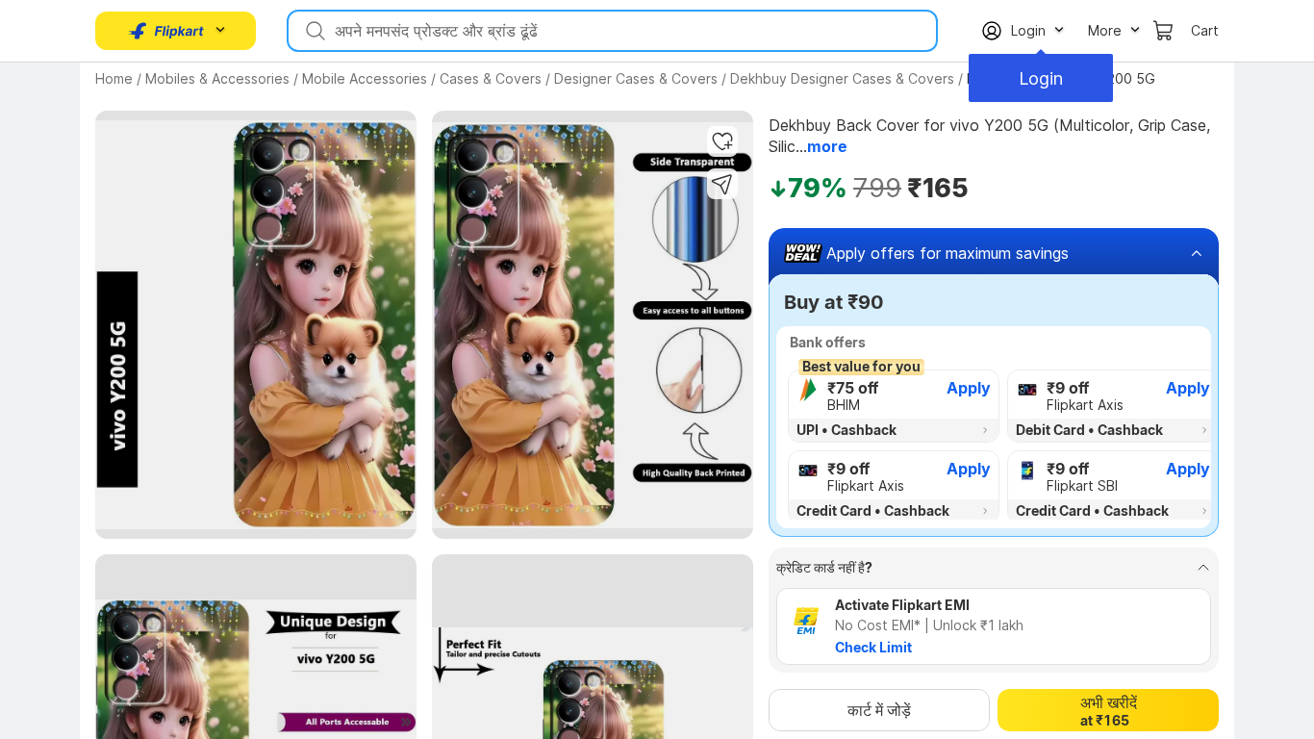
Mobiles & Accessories (217, 78)
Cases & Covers (491, 78)
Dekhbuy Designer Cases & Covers (842, 78)
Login (1041, 78)
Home (114, 78)
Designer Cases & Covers (636, 78)
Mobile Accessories (364, 78)
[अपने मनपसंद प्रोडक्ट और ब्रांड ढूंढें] (313, 31)
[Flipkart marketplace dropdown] (166, 30)
